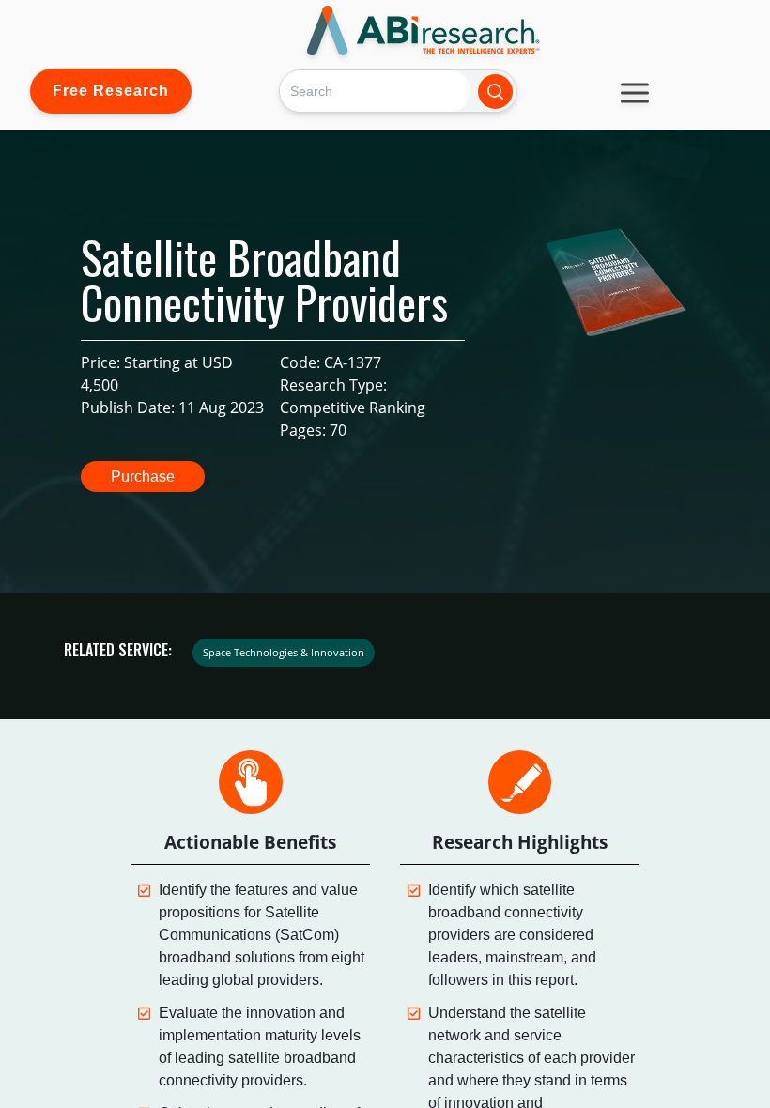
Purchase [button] (143, 477)
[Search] (495, 91)
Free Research (111, 91)
